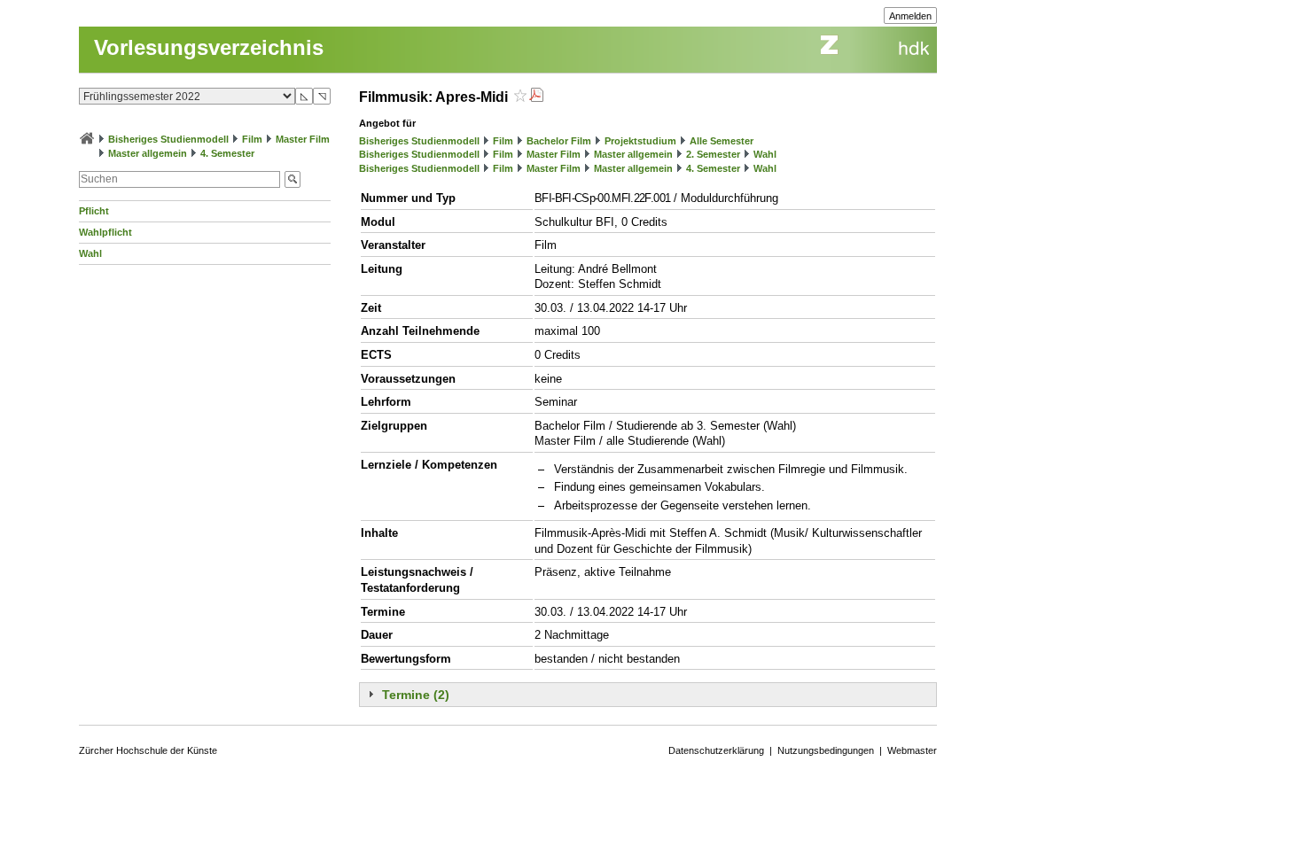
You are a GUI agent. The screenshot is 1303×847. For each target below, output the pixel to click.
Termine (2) (415, 695)
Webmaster (912, 750)
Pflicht (94, 211)
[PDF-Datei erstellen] (536, 97)
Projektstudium (640, 141)
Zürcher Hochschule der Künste (148, 750)
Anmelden (910, 16)
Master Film (303, 139)
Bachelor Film (559, 141)
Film (252, 139)
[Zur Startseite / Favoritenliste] (87, 139)
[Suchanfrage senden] (292, 179)
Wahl (90, 253)
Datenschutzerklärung (716, 750)
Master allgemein (147, 153)
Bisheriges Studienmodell (168, 139)
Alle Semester (721, 141)
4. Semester (227, 153)
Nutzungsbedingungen (825, 750)
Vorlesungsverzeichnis (209, 47)
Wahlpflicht (105, 232)
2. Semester (713, 154)
